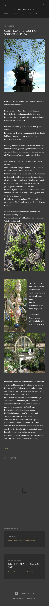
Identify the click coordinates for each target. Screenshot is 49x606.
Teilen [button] (6, 448)
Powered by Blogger (26, 593)
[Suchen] (43, 4)
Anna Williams (31, 598)
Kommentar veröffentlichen (24, 540)
